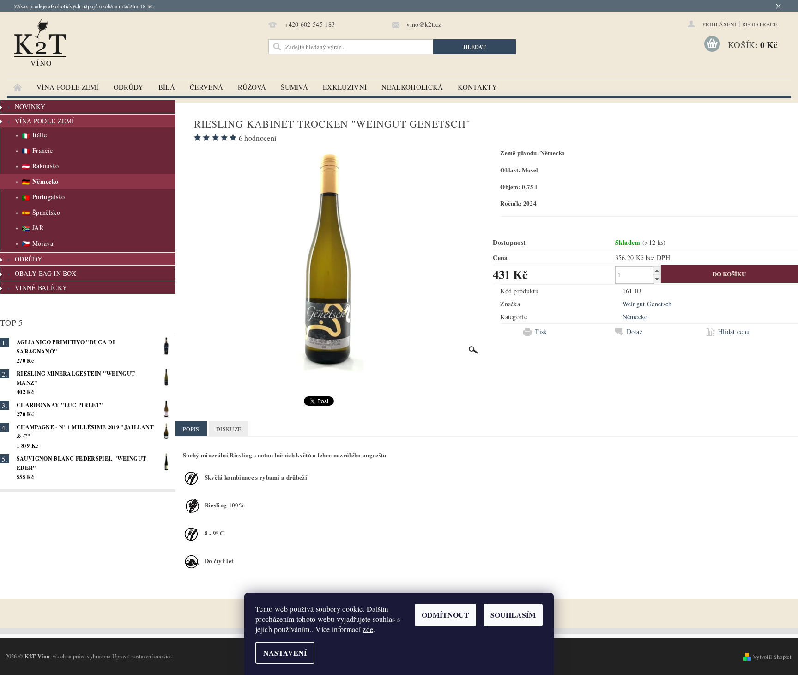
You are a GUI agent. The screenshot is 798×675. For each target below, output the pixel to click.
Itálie (39, 134)
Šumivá (294, 86)
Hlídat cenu (734, 332)
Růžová (252, 86)
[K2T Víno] (97, 49)
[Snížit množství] (657, 278)
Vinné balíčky (41, 287)
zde (368, 629)
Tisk (541, 332)
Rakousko (45, 165)
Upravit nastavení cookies (142, 656)
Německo (45, 181)
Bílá (166, 86)
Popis (191, 428)
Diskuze (228, 428)
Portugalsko (48, 196)
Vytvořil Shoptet (772, 656)
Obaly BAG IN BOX (45, 273)
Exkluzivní (345, 86)
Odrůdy (129, 86)
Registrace (759, 24)
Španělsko (46, 212)
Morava (42, 243)
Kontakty (477, 86)
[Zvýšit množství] (657, 270)
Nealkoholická (412, 86)
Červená (206, 86)
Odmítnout (445, 614)
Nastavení (285, 652)
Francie (42, 150)
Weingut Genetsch (647, 303)
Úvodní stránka (18, 87)
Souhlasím (513, 614)
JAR (37, 227)
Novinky (30, 106)
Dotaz (635, 332)
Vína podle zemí (67, 86)
